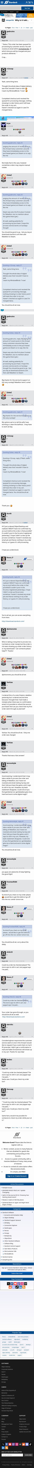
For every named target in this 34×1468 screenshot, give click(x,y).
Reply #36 (5, 638)
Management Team (7, 1424)
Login (17, 12)
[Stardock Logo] (10, 2)
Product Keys (23, 1426)
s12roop (10, 69)
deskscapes (17, 1342)
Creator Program (6, 1434)
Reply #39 (5, 729)
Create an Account (24, 1424)
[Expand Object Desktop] (3, 1217)
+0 (3, 37)
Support (22, 1416)
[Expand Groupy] (3, 1233)
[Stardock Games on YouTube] (15, 1283)
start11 (23, 1347)
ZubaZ (9, 175)
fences (4, 1337)
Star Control (5, 1400)
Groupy (4, 1382)
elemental (15, 1352)
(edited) (26, 78)
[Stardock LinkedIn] (20, 1287)
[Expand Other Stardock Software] (3, 1241)
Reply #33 (5, 445)
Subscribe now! (17, 1273)
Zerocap (10, 1089)
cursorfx (12, 1350)
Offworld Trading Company (9, 1405)
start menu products (23, 1337)
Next (27, 28)
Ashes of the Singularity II (9, 1390)
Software (5, 1363)
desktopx (28, 1344)
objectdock (17, 1339)
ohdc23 (10, 952)
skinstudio (5, 1350)
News (3, 1429)
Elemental (4, 1393)
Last (31, 28)
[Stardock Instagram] (22, 1283)
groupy (4, 1342)
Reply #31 (5, 325)
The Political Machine (7, 1403)
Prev (17, 28)
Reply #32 (5, 405)
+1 (3, 1030)
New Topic (27, 8)
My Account (22, 1421)
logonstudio (23, 1352)
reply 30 (17, 452)
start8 (10, 1342)
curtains (4, 1355)
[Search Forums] (32, 2)
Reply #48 (5, 1037)
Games (4, 1387)
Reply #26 (5, 40)
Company (5, 1416)
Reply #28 (5, 135)
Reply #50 (5, 1098)
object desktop (6, 1352)
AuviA (9, 513)
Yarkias (10, 682)
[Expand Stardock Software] (1, 1212)
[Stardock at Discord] (13, 1287)
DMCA (23, 1465)
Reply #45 (5, 919)
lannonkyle (11, 763)
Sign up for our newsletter (12, 1452)
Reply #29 (5, 187)
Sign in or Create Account (17, 1176)
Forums (4, 1439)
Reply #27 (5, 78)
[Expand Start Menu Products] (3, 1248)
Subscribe (28, 1455)
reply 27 (19, 265)
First (13, 28)
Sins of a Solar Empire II (8, 1398)
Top (32, 40)
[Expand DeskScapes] (3, 1228)
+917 (3, 181)
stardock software (7, 1339)
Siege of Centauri (6, 1408)
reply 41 (21, 821)
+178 (3, 563)
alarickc (10, 1024)
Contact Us (5, 1437)
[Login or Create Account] (27, 2)
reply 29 (17, 333)
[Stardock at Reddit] (10, 1287)
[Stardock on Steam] (25, 1283)
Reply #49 (5, 1069)
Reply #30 (5, 258)
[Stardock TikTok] (17, 1287)
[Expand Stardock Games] (1, 1256)
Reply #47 (5, 989)
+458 (3, 129)
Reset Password (23, 1429)
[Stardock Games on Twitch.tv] (18, 1283)
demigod (19, 1350)
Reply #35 (5, 570)
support (19, 1355)
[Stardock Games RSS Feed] (24, 1287)
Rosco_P (10, 557)
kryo (8, 123)
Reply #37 (5, 671)
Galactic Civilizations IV (8, 1395)
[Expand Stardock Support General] (3, 1220)
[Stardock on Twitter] (8, 1283)
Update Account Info (25, 1432)
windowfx (26, 1350)
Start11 (4, 1372)
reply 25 (20, 143)
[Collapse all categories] (32, 1212)
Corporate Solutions (7, 1369)
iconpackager (15, 1347)
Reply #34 (5, 522)
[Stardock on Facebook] (12, 1283)
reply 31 (20, 412)
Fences (3, 1374)
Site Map (29, 1465)
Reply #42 (5, 814)
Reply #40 (5, 752)
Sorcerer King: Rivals (7, 1411)
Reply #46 (5, 961)
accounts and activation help (9, 1344)
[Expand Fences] (3, 1230)
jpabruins (11, 31)
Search (12, 12)
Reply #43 (5, 868)
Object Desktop (6, 1367)
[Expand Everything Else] (1, 1259)
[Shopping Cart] (29, 2)
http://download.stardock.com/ (13, 621)
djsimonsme (12, 629)
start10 (21, 1344)
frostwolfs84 (12, 882)
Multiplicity (5, 1379)
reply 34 (17, 577)
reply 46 (18, 997)
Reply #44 (5, 891)
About (3, 1419)
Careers (4, 1426)
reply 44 (22, 927)
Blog (3, 1421)
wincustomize (5, 1347)
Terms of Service (15, 1465)
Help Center (22, 1419)
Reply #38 (5, 691)
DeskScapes (5, 1377)
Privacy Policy (5, 1465)
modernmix (12, 1355)
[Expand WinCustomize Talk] (3, 1251)
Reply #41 (5, 772)
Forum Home (4, 12)
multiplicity (25, 1339)
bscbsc (9, 1059)
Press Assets (5, 1432)
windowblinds (11, 1337)
